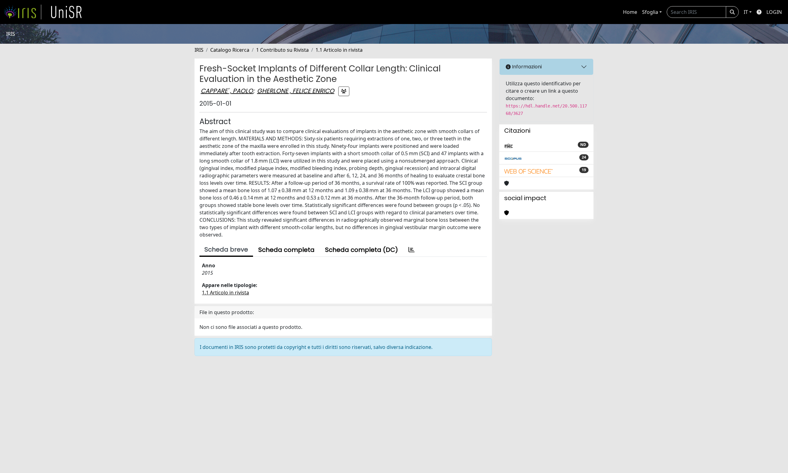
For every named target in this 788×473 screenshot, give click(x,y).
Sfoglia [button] (650, 12)
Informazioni (526, 66)
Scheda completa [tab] (286, 249)
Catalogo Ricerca (229, 49)
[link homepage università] (66, 12)
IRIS (199, 49)
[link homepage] (22, 12)
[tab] (411, 249)
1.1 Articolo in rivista (339, 49)
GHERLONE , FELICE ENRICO (295, 91)
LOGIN (774, 12)
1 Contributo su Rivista (282, 49)
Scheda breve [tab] (226, 249)
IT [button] (746, 12)
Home (630, 12)
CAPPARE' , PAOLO (227, 91)
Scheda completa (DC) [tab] (361, 249)
